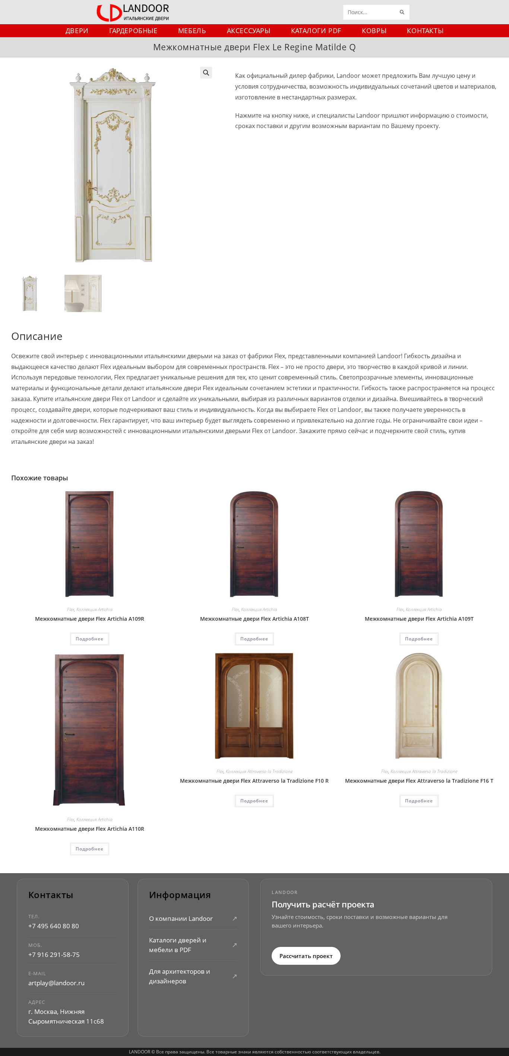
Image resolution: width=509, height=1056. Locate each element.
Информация (180, 895)
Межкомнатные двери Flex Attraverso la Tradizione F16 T (419, 780)
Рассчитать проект (306, 955)
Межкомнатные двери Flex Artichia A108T (254, 618)
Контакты (50, 895)
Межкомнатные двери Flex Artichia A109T (419, 618)
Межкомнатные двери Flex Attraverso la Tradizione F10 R (254, 780)
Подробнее (90, 639)
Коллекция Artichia (94, 609)
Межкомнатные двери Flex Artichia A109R (89, 618)
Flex (70, 609)
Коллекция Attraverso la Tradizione (259, 771)
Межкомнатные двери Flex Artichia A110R (89, 828)
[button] (206, 73)
